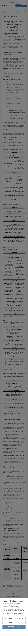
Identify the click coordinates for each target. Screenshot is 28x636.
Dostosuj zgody (14, 622)
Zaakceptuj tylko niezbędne (14, 618)
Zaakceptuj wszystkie (14, 626)
